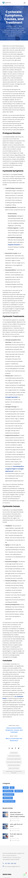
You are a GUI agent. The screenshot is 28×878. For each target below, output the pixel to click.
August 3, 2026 (15, 838)
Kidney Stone (19, 791)
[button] (24, 874)
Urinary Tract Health (9, 801)
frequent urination (14, 245)
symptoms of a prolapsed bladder (14, 772)
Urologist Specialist (11, 397)
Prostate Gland (8, 797)
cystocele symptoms (10, 30)
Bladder (6, 787)
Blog (20, 26)
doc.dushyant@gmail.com (12, 866)
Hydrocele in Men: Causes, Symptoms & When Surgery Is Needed (17, 814)
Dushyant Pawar (11, 26)
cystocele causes (18, 28)
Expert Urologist (8, 791)
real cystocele (13, 768)
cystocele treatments (14, 762)
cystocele (9, 28)
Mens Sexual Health (8, 794)
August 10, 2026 (15, 828)
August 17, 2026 (15, 818)
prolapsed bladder (16, 32)
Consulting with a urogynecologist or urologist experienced (14, 469)
